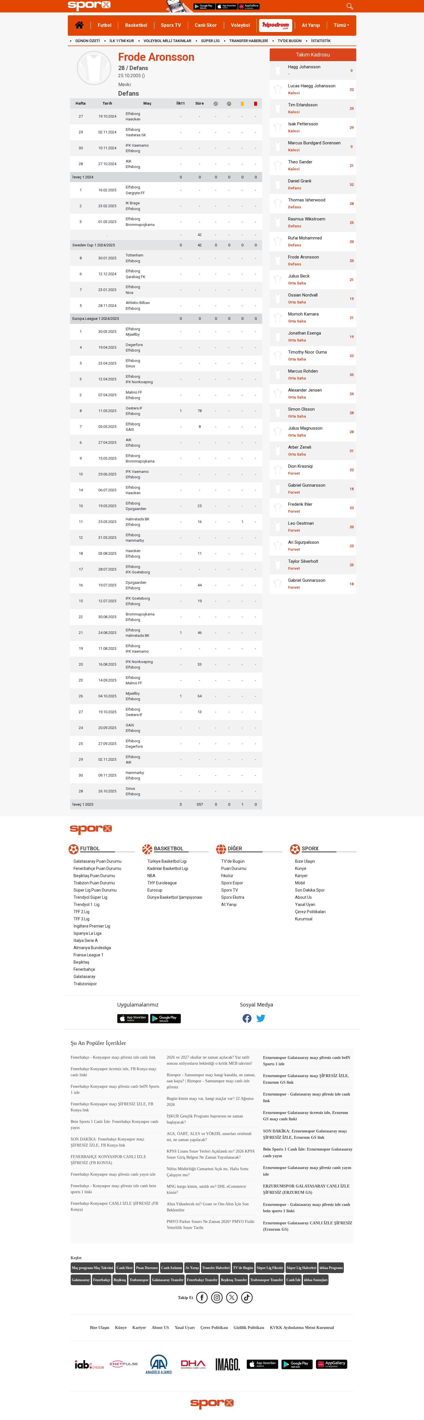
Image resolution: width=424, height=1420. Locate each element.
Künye (300, 868)
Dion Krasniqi (300, 469)
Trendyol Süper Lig (90, 897)
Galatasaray (84, 976)
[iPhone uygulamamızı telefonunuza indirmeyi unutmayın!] (226, 6)
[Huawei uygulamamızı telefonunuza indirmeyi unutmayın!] (249, 6)
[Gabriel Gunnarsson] (278, 489)
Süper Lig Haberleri (301, 1268)
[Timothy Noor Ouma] (278, 355)
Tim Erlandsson (303, 108)
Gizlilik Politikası (249, 1327)
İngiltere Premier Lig (92, 926)
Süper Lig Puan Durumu (95, 890)
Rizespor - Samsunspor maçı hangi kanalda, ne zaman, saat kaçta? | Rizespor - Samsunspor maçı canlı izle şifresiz (211, 1081)
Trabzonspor (85, 983)
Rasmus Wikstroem (306, 222)
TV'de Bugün (233, 861)
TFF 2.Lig (81, 911)
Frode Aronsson (303, 260)
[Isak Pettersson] (278, 127)
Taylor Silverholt (303, 565)
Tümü (340, 25)
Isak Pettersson (303, 127)
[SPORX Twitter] (232, 1297)
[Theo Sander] (278, 165)
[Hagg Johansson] (278, 70)
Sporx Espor (232, 883)
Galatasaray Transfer (167, 1280)
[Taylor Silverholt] (278, 565)
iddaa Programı (331, 1268)
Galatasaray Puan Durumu (97, 861)
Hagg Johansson (304, 70)
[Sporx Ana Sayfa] (116, 6)
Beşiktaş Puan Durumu (94, 875)
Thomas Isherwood (306, 203)
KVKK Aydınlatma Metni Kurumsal (302, 1327)
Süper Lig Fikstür (270, 1268)
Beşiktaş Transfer (234, 1280)
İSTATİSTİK (321, 41)
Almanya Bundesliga (92, 947)
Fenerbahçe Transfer (202, 1280)
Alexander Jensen (305, 393)
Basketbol (136, 25)
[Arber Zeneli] (278, 450)
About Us (303, 897)
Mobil (300, 883)
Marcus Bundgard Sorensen (314, 146)
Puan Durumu (233, 868)
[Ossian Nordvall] (278, 298)
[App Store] (262, 1364)
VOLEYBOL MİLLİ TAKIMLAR (167, 41)
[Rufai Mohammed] (278, 241)
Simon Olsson (301, 412)
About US (160, 1327)
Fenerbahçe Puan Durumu (97, 868)
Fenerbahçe (84, 969)
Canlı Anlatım (171, 1268)
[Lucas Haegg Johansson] (278, 89)
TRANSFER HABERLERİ (248, 41)
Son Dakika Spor (310, 890)
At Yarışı (311, 25)
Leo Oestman (301, 526)
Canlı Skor (206, 25)
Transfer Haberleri (216, 1268)
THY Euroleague (162, 883)
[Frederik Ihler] (278, 508)
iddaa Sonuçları (315, 1280)
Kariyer (301, 875)
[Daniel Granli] (278, 184)
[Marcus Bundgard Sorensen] (278, 146)
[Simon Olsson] (278, 412)
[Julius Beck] (278, 279)
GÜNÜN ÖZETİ (87, 41)
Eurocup (154, 890)
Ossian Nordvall (303, 298)
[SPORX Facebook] (202, 1297)
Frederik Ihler (300, 507)
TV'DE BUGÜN (289, 41)
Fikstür (227, 875)
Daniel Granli (299, 184)
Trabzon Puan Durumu (94, 883)
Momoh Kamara (303, 317)
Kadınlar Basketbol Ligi (167, 868)
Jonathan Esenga (304, 336)
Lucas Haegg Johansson (311, 89)
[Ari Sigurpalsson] (278, 546)
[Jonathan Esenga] (278, 336)
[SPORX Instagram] (217, 1297)
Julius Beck (298, 279)
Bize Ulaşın (305, 861)
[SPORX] (212, 1404)
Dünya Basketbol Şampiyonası (174, 897)
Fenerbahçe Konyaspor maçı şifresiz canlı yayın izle (113, 1174)
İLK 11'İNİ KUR (122, 41)
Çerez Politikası (214, 1327)
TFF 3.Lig (81, 919)
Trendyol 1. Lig (87, 904)
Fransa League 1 (89, 955)
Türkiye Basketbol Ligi (167, 861)
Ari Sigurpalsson (303, 546)
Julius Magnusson (305, 431)
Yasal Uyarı (305, 904)
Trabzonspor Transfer (266, 1280)
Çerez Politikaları (310, 911)
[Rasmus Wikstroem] (278, 222)
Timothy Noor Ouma (307, 355)
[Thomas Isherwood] (278, 203)
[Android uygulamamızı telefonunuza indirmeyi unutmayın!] (204, 6)
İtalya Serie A (86, 940)
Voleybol (240, 25)
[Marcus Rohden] (278, 374)
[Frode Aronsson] (278, 260)
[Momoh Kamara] (278, 317)
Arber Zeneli (299, 450)
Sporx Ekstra (232, 897)
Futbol (104, 25)
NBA (151, 875)
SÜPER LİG (210, 41)
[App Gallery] (332, 1364)
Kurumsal (303, 919)
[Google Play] (297, 1364)
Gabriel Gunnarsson (306, 488)
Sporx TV (171, 25)
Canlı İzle (293, 1280)
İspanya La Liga (88, 933)
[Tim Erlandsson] (278, 108)
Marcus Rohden (303, 374)
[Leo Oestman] (278, 527)
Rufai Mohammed (305, 241)
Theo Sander (300, 165)
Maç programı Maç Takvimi (92, 1268)
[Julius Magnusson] (278, 431)
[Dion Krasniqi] (278, 469)
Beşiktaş (81, 962)
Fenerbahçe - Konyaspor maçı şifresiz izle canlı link (113, 1057)
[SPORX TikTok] (247, 1297)
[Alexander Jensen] (278, 393)
